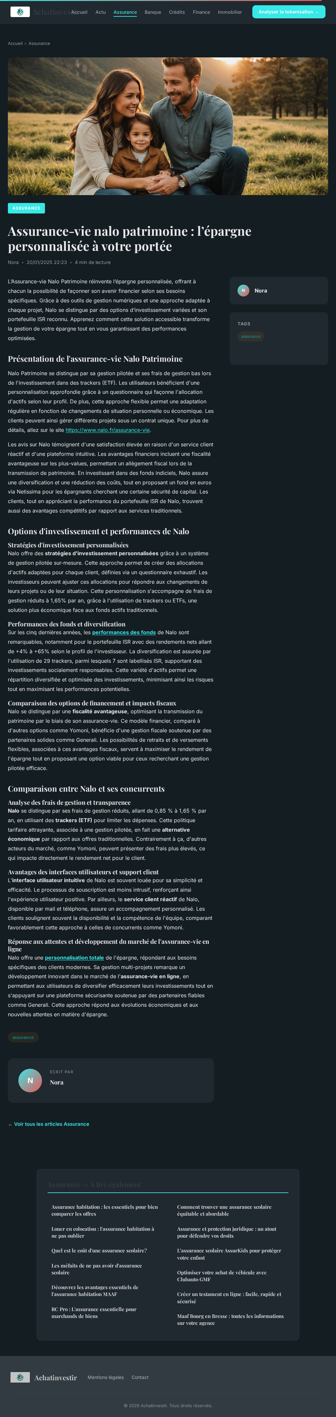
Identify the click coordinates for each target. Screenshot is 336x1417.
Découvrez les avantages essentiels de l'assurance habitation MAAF (95, 1290)
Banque (153, 11)
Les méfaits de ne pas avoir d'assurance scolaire (97, 1269)
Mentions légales (106, 1377)
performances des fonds (124, 632)
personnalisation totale (74, 957)
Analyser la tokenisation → (289, 11)
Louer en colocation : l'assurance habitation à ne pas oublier (103, 1232)
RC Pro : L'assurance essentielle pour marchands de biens (94, 1312)
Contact (140, 1377)
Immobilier (230, 11)
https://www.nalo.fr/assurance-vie (108, 430)
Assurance (125, 11)
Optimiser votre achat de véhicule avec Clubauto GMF (221, 1276)
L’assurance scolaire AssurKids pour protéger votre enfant (229, 1254)
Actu (100, 11)
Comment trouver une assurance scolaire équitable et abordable (224, 1210)
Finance (201, 11)
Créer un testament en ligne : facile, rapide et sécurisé (229, 1297)
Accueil (79, 11)
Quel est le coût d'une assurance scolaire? (99, 1250)
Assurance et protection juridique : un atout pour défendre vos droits (226, 1232)
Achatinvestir (46, 12)
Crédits (177, 11)
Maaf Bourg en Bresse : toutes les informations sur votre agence (230, 1319)
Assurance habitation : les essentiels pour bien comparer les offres (105, 1210)
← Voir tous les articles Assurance (48, 1124)
